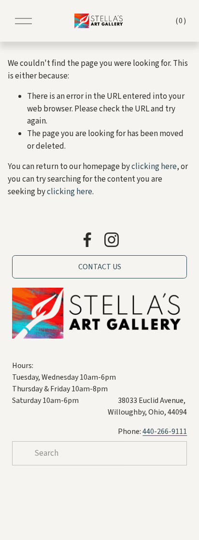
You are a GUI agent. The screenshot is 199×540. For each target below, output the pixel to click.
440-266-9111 (164, 431)
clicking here (154, 166)
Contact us (99, 267)
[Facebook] (87, 239)
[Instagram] (111, 239)
